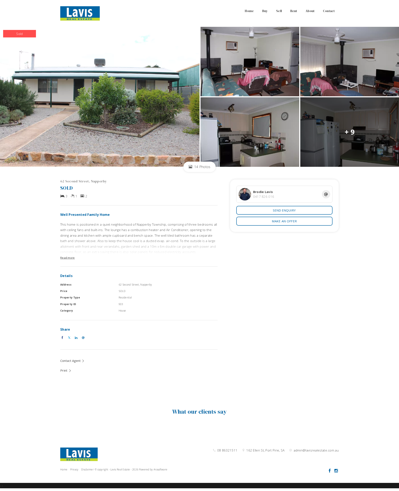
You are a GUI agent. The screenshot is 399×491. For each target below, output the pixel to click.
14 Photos (202, 166)
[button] (65, 370)
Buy (265, 11)
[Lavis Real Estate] (80, 13)
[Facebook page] (330, 471)
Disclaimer (87, 469)
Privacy (74, 469)
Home (249, 11)
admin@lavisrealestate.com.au (316, 450)
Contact (329, 11)
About (310, 11)
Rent (293, 11)
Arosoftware (160, 469)
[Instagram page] (336, 471)
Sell (279, 11)
